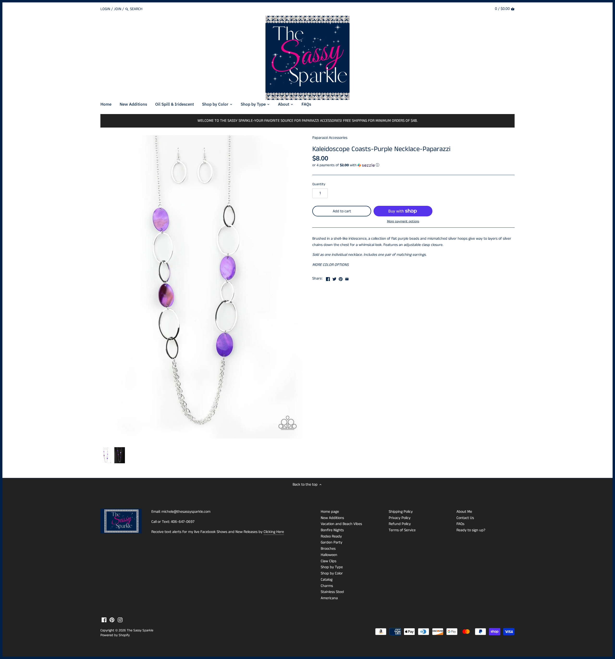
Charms (327, 586)
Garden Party (331, 542)
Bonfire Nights (332, 530)
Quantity (318, 184)
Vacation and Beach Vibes (341, 524)
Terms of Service (402, 530)
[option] (106, 455)
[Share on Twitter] (334, 278)
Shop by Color (332, 573)
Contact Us (465, 518)
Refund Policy (400, 524)
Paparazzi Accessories (329, 137)
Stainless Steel (332, 592)
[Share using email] (347, 278)
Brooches (328, 548)
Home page (330, 511)
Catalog (326, 579)
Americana (329, 598)
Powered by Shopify (115, 635)
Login (105, 9)
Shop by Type (332, 567)
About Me (464, 511)
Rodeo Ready (331, 536)
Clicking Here (274, 532)
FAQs (460, 524)
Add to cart (342, 211)
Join (117, 9)
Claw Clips (328, 561)
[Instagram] (120, 619)
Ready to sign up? (470, 530)
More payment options (403, 221)
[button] (413, 165)
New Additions (332, 518)
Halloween (329, 555)
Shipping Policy (401, 511)
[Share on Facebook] (328, 278)
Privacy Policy (400, 518)
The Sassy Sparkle (140, 630)
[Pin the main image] (341, 278)
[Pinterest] (112, 619)
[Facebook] (104, 619)
